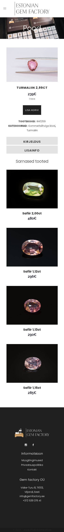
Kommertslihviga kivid (42, 126)
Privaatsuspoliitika (32, 465)
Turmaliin (32, 130)
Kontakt (32, 469)
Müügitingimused (32, 460)
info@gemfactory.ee (32, 496)
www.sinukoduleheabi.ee (37, 529)
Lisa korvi (32, 110)
